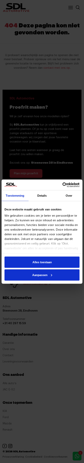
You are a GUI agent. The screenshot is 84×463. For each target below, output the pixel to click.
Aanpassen (39, 274)
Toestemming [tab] (15, 195)
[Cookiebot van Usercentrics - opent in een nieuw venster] (62, 184)
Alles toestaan (42, 262)
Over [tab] (69, 195)
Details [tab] (42, 195)
